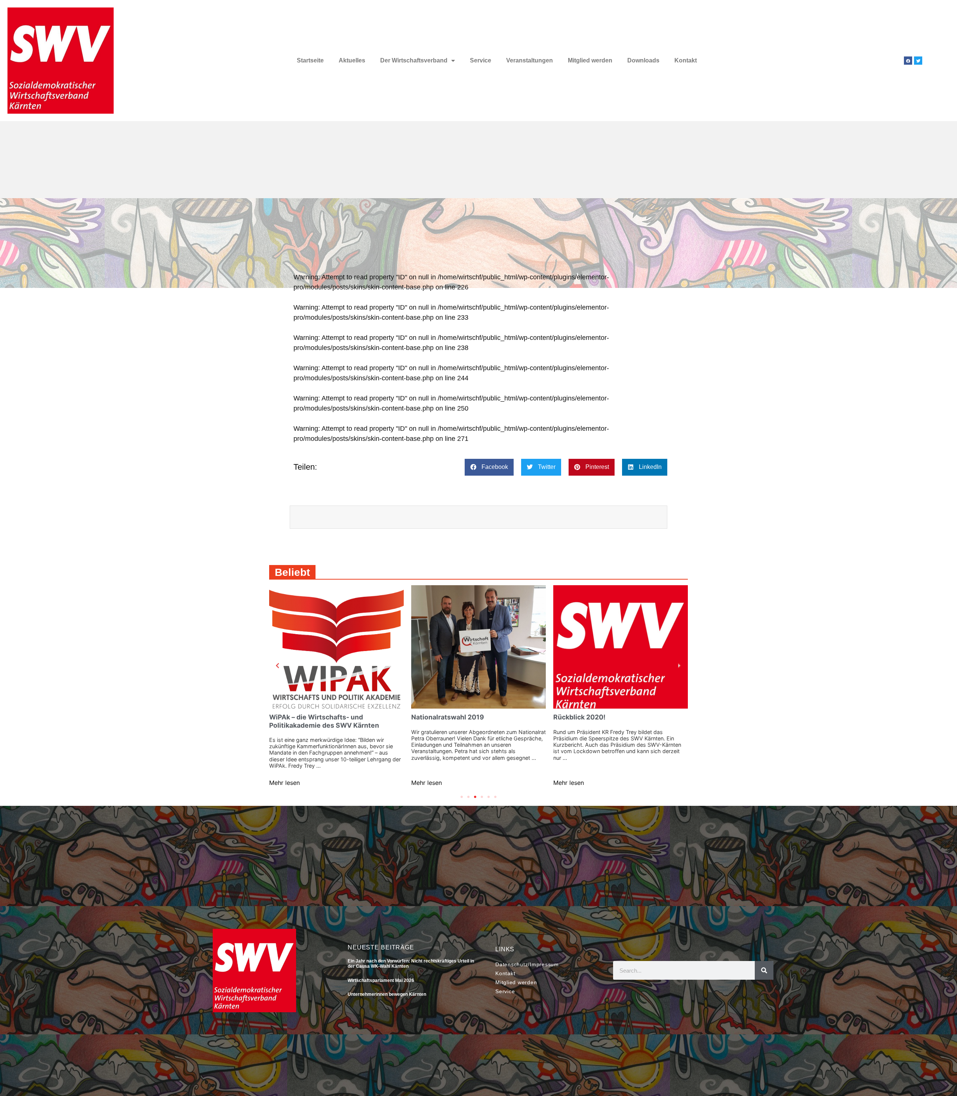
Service (480, 60)
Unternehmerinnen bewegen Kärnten (387, 994)
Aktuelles (352, 60)
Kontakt (685, 60)
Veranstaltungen (529, 60)
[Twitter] (918, 60)
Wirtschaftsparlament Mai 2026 (381, 980)
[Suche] (764, 970)
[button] (489, 467)
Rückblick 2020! (579, 717)
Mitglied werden (590, 60)
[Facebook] (908, 60)
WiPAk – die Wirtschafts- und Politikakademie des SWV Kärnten (324, 721)
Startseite (310, 60)
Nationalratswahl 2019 (447, 717)
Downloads (643, 60)
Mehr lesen (284, 782)
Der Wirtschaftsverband (413, 60)
